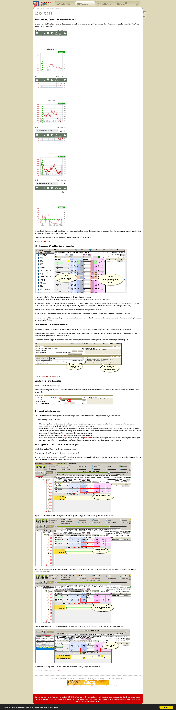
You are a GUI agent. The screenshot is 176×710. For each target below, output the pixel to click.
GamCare (97, 701)
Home (37, 9)
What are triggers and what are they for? (47, 376)
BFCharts (47, 241)
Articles (47, 9)
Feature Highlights (55, 9)
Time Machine (88, 437)
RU (144, 13)
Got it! (166, 707)
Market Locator (63, 435)
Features (42, 9)
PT (144, 16)
